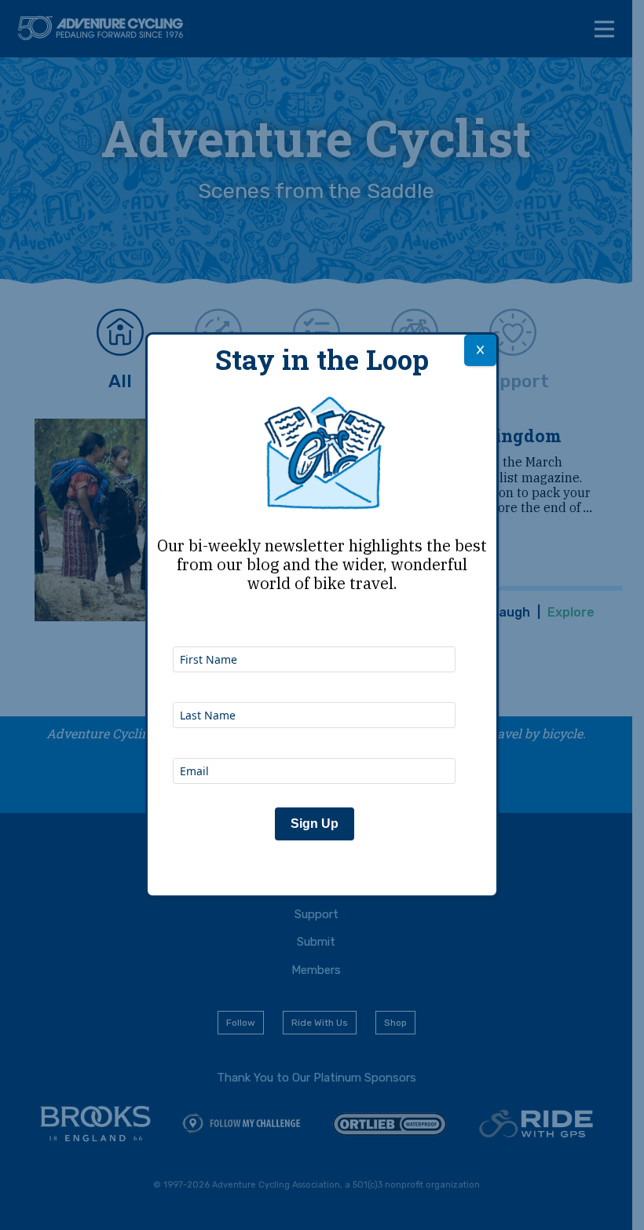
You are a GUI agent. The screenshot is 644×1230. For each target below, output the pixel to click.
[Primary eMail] (314, 736)
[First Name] (314, 625)
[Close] (480, 350)
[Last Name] (314, 681)
